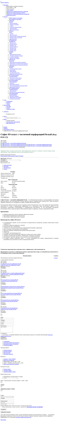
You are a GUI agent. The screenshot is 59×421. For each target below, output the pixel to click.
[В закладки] (20, 160)
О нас (4, 100)
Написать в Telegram (23, 11)
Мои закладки (6, 352)
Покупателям (6, 105)
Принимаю (3, 419)
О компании (9, 101)
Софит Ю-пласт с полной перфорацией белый (12, 274)
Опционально (4, 401)
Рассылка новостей (8, 354)
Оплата (8, 107)
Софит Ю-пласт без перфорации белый (10, 265)
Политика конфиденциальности (11, 342)
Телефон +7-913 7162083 (9, 359)
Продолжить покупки (5, 388)
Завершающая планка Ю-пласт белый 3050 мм (12, 287)
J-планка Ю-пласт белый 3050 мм (9, 281)
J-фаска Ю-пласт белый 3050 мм (8, 309)
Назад (2, 384)
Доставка (8, 106)
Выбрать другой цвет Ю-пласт (8, 154)
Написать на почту (11, 15)
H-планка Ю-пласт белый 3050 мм (9, 301)
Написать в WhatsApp (23, 14)
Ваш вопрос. (4, 325)
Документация (7, 167)
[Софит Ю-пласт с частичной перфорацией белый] (13, 143)
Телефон (3, 320)
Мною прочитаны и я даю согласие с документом (22, 406)
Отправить (3, 337)
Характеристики (7, 165)
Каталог (5, 16)
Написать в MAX (20, 12)
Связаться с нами (10, 109)
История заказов (7, 351)
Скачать (56, 258)
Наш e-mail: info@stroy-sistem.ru (11, 364)
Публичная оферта (8, 345)
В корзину (3, 160)
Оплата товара (7, 369)
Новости (8, 102)
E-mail (2, 323)
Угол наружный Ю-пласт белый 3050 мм (11, 294)
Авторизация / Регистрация (13, 121)
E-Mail (2, 395)
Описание (5, 166)
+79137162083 (9, 10)
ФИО (2, 317)
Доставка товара (7, 370)
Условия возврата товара (9, 371)
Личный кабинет (7, 350)
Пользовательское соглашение (10, 344)
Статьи (8, 103)
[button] (6, 111)
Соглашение (4, 333)
